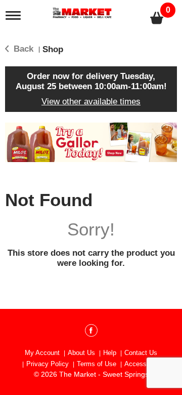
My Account (42, 353)
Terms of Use (96, 364)
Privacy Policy (47, 364)
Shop (52, 49)
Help (109, 353)
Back (22, 49)
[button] (85, 146)
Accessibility (143, 364)
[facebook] (91, 332)
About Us (81, 353)
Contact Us (140, 353)
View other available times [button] (91, 101)
